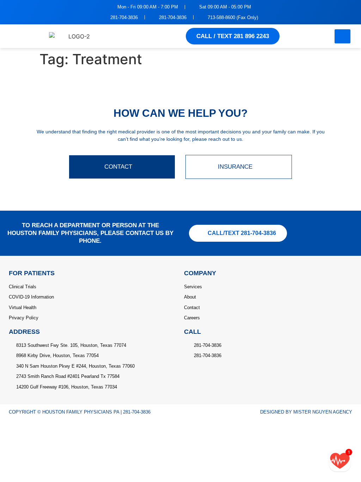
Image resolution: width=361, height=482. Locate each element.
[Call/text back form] (339, 460)
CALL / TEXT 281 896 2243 (232, 36)
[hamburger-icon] (342, 36)
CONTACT (118, 166)
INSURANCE (235, 166)
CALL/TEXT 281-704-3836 (242, 233)
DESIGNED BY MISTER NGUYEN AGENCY (306, 412)
